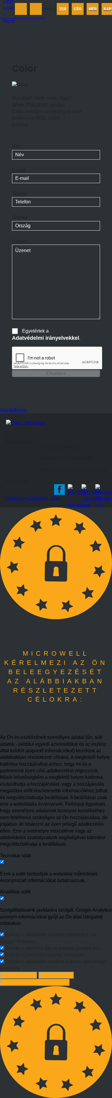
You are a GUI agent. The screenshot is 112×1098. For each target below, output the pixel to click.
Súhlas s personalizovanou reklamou (44, 954)
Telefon (19, 193)
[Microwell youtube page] (87, 489)
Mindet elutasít (56, 975)
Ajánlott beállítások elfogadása (34, 982)
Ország (19, 217)
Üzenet (19, 241)
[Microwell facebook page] (59, 489)
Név (16, 146)
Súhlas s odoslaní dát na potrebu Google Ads (53, 948)
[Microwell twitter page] (100, 489)
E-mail (19, 170)
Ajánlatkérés (13, 410)
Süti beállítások (18, 975)
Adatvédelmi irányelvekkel (45, 338)
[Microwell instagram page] (73, 489)
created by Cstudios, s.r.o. (33, 498)
